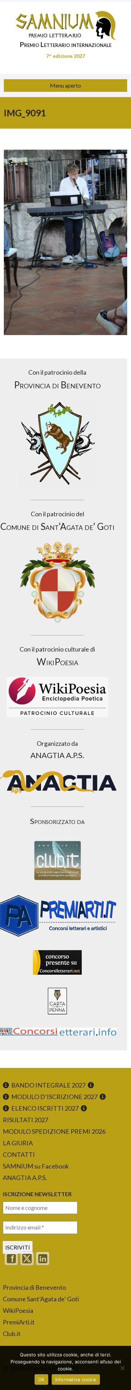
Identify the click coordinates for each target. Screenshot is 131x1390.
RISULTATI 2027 (25, 1120)
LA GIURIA (18, 1143)
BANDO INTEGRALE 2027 (48, 1085)
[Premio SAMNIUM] (65, 21)
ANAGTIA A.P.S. (25, 1177)
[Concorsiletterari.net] (57, 976)
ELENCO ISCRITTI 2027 (45, 1108)
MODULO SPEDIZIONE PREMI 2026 (54, 1131)
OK (41, 1379)
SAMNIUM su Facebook (36, 1166)
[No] (122, 1367)
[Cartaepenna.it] (57, 1017)
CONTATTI (19, 1154)
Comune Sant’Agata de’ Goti (41, 1299)
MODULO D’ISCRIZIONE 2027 (54, 1097)
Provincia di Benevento (34, 1287)
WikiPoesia (18, 1310)
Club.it (12, 1333)
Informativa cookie (76, 1379)
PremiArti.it (19, 1322)
